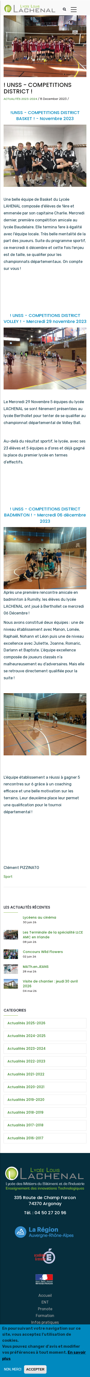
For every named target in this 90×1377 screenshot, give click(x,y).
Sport (8, 877)
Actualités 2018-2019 (25, 1112)
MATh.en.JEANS (35, 966)
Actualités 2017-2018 (25, 1125)
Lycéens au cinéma (39, 917)
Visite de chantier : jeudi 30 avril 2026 (50, 984)
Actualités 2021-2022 (25, 1074)
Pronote (45, 1309)
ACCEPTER (35, 1369)
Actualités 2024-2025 (26, 1035)
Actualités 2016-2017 (25, 1138)
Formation (45, 1315)
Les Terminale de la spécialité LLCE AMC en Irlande (53, 935)
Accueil (45, 1295)
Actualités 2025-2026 (26, 1023)
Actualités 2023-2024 (20, 99)
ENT (45, 1302)
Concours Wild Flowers (43, 951)
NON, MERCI (12, 1369)
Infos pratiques (45, 1322)
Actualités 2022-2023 (26, 1061)
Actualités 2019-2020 (25, 1099)
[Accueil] (30, 7)
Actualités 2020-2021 (25, 1087)
